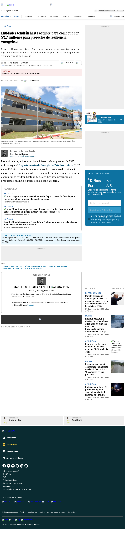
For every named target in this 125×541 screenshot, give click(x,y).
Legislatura (41, 16)
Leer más (30, 305)
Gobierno (28, 16)
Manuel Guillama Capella (32, 287)
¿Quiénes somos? (10, 471)
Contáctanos (8, 474)
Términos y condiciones (28, 512)
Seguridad (77, 16)
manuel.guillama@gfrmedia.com (23, 156)
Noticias (5, 16)
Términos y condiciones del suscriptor (52, 512)
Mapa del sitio (8, 486)
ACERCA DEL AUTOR (41, 275)
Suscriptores (118, 16)
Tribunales (91, 16)
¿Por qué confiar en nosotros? (16, 489)
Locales (15, 16)
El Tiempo (54, 16)
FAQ (4, 477)
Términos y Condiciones (105, 216)
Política (66, 16)
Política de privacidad (10, 512)
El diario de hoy (9, 480)
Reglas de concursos (12, 483)
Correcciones (72, 512)
